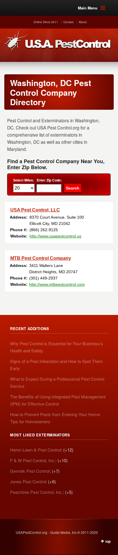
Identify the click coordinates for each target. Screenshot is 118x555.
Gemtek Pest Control (30, 471)
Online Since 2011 (46, 22)
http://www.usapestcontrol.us (55, 236)
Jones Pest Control (28, 481)
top (108, 541)
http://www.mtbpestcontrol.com (57, 284)
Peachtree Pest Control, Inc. (36, 492)
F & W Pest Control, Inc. (32, 460)
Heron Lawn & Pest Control (35, 450)
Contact (68, 22)
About (83, 22)
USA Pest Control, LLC (35, 209)
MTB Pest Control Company (40, 258)
